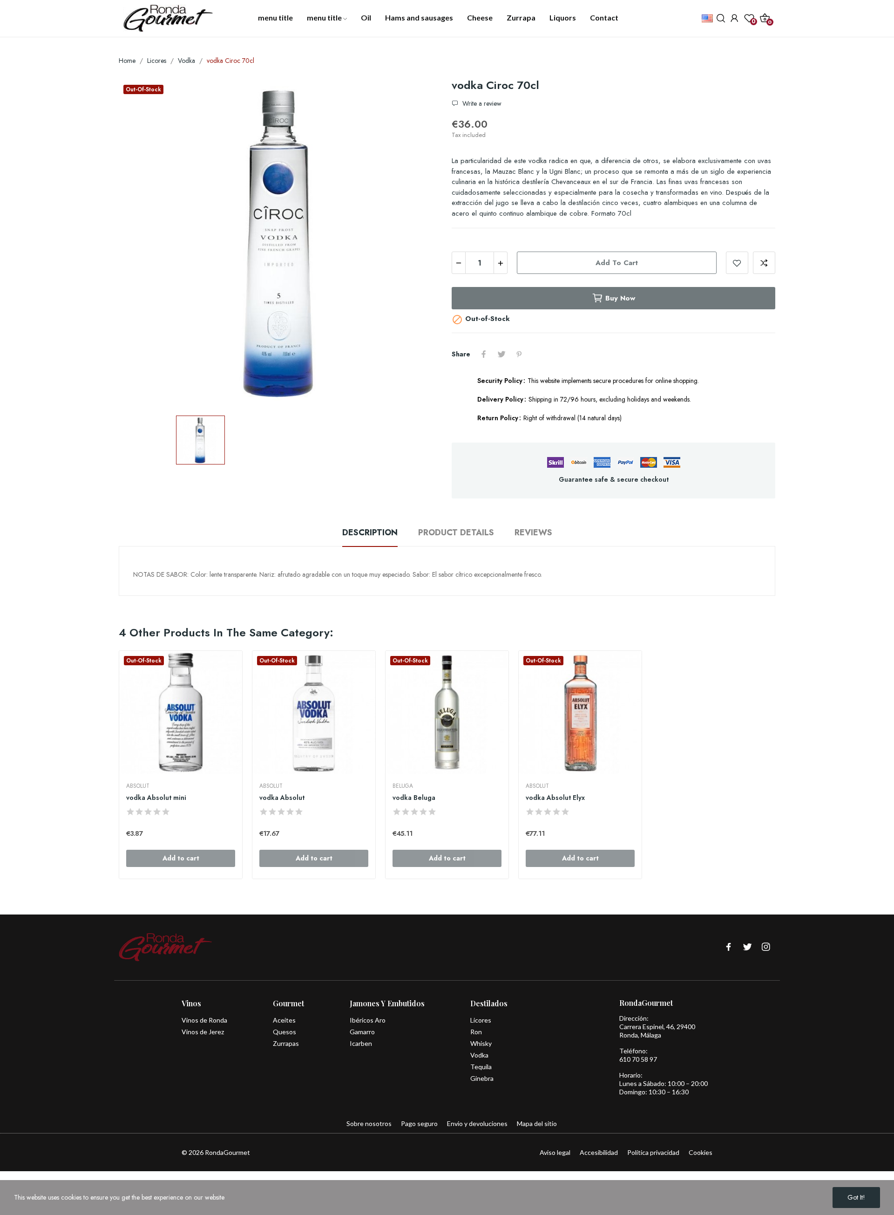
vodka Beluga (414, 797)
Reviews (533, 532)
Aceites (284, 1020)
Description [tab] (370, 532)
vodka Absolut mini (156, 797)
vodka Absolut (282, 797)
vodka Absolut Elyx (555, 797)
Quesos (284, 1032)
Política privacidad (653, 1152)
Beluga (403, 786)
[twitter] (747, 947)
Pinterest (519, 354)
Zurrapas (286, 1043)
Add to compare (764, 263)
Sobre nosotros (369, 1123)
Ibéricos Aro (368, 1020)
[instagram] (766, 947)
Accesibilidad (599, 1152)
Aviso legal (555, 1152)
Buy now (620, 298)
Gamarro (362, 1032)
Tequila (481, 1067)
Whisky (481, 1043)
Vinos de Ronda (204, 1020)
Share (484, 354)
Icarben (361, 1043)
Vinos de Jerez (203, 1032)
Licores (480, 1020)
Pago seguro (419, 1123)
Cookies (700, 1152)
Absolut (137, 786)
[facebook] (728, 947)
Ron (476, 1032)
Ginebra (482, 1078)
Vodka (479, 1055)
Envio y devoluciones (477, 1123)
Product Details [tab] (456, 532)
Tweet (501, 354)
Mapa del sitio (537, 1123)
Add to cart (617, 263)
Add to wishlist (737, 263)
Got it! (856, 1197)
